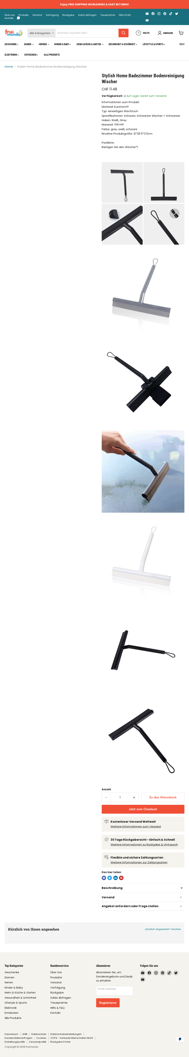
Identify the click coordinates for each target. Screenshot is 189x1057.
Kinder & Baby (62, 44)
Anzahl (106, 789)
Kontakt (9, 18)
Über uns (10, 15)
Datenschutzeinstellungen (66, 1034)
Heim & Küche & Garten (89, 44)
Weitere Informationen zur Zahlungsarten (139, 862)
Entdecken (30, 54)
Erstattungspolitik (15, 1042)
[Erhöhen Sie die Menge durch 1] (134, 797)
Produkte (23, 15)
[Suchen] (123, 33)
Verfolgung (52, 15)
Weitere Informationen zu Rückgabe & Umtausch (144, 844)
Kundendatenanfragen (18, 1038)
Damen (28, 44)
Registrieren (108, 1003)
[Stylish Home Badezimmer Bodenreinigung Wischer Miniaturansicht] (10, 82)
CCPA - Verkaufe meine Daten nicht (71, 1038)
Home (9, 66)
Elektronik (11, 54)
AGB (24, 1034)
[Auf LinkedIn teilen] (115, 878)
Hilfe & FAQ (125, 15)
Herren (43, 44)
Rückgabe (68, 15)
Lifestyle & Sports (153, 44)
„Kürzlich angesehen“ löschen (163, 929)
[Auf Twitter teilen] (109, 878)
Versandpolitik (37, 1042)
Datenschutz (38, 1034)
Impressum (11, 1034)
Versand (37, 15)
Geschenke (11, 44)
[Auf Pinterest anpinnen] (121, 878)
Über (181, 44)
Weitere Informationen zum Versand (136, 826)
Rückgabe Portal (60, 1042)
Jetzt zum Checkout (143, 809)
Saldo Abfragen (87, 15)
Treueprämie (107, 15)
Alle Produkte (52, 54)
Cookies (41, 1038)
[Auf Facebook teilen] (104, 878)
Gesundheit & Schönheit (122, 44)
